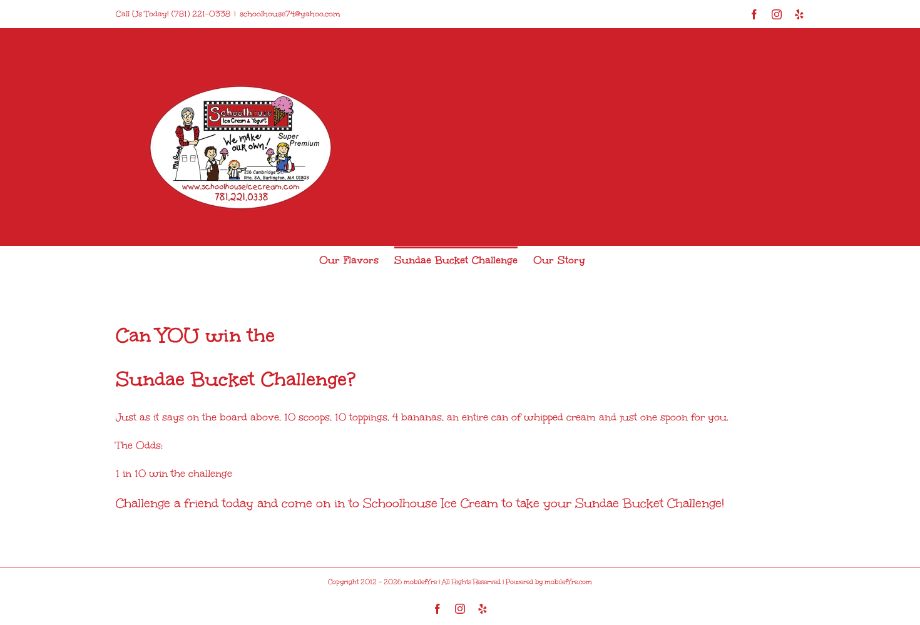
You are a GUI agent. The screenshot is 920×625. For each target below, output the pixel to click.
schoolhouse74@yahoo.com (290, 14)
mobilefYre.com (568, 581)
